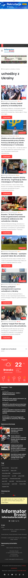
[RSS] (19, 521)
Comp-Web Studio (21, 570)
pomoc (5, 478)
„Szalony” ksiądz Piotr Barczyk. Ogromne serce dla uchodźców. (14, 325)
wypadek (5, 486)
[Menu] (2, 51)
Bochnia (5, 468)
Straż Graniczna (21, 481)
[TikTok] (17, 521)
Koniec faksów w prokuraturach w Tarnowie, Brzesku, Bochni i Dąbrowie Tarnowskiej (18, 438)
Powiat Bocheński (15, 478)
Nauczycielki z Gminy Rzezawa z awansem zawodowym (17, 430)
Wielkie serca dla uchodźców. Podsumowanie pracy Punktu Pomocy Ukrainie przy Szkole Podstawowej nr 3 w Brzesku (13, 141)
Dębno (13, 470)
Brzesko (5, 470)
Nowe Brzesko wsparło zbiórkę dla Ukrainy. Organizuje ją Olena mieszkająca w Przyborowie (14, 179)
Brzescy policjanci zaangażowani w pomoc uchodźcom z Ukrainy (11, 289)
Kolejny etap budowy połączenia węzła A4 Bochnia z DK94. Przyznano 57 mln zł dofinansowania (18, 447)
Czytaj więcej (6, 117)
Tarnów (22, 483)
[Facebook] (9, 521)
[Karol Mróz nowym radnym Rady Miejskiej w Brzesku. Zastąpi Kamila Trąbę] (5, 456)
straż (11, 481)
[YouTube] (13, 521)
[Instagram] (15, 521)
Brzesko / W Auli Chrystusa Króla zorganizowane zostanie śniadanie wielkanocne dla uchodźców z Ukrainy (13, 217)
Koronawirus (17, 473)
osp (14, 476)
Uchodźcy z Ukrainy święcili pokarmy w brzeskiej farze (11, 104)
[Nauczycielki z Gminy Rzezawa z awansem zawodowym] (5, 431)
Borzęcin (14, 468)
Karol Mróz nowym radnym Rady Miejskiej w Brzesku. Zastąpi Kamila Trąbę (18, 455)
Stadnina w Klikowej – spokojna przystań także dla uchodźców (13, 255)
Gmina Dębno (6, 473)
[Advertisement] (14, 32)
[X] (11, 521)
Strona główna (5, 69)
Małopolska (6, 476)
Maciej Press (5, 101)
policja (21, 476)
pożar (4, 481)
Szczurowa (5, 483)
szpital (14, 483)
